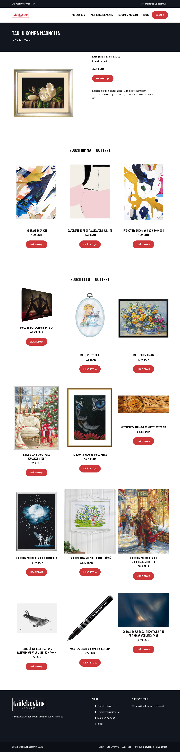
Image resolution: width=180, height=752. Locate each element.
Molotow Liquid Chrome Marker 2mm (90, 648)
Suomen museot (128, 14)
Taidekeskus (77, 14)
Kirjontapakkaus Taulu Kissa (90, 454)
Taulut (28, 40)
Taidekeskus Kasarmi (101, 14)
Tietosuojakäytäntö (143, 746)
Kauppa (160, 15)
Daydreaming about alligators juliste (90, 230)
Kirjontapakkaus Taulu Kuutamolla (36, 558)
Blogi (146, 14)
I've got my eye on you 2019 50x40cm (143, 230)
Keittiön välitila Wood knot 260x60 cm (143, 427)
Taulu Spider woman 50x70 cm (36, 327)
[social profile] (34, 3)
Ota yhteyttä (113, 746)
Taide (18, 40)
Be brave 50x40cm (36, 230)
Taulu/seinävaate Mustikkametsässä (90, 558)
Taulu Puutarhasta (143, 355)
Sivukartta (161, 746)
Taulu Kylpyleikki (90, 355)
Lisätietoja (102, 78)
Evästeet (126, 746)
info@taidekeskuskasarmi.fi (153, 3)
